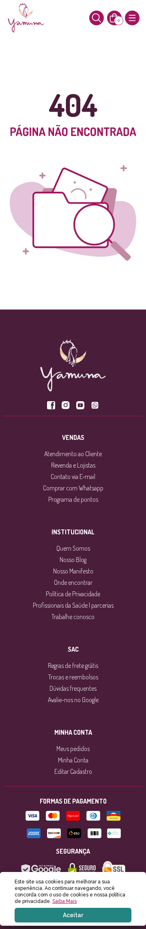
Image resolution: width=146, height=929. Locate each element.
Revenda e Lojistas (73, 465)
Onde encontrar (73, 582)
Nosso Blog (73, 560)
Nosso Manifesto (73, 571)
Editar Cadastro (73, 771)
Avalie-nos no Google (73, 700)
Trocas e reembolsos (73, 677)
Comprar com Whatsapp (73, 488)
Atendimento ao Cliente (73, 454)
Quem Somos (73, 548)
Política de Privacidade (73, 594)
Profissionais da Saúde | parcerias (73, 605)
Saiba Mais (64, 901)
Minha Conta (73, 760)
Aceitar (73, 915)
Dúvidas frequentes (73, 688)
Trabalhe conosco (73, 617)
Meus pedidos (73, 749)
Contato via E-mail (73, 476)
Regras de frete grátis (73, 665)
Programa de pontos (73, 499)
